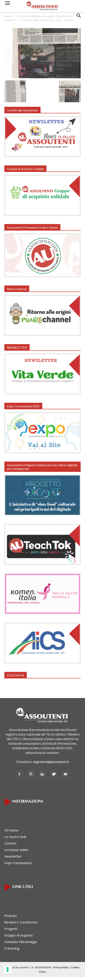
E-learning (11, 948)
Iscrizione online (16, 850)
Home (8, 16)
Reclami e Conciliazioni (20, 922)
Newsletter (13, 856)
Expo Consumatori (18, 863)
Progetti (10, 928)
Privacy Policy (61, 967)
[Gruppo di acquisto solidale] (42, 214)
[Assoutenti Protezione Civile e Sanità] (42, 276)
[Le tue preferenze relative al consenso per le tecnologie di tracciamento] (7, 969)
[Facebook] (19, 774)
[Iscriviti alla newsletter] (42, 156)
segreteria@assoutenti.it (51, 762)
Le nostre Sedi (15, 836)
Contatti (10, 843)
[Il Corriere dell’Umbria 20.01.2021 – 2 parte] (42, 77)
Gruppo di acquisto (18, 935)
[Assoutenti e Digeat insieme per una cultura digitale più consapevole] (42, 514)
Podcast (10, 915)
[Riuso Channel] (42, 334)
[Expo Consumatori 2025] (42, 452)
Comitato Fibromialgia (20, 942)
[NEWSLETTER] (42, 393)
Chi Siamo (11, 830)
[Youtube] (65, 774)
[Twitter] (54, 774)
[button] (79, 19)
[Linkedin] (42, 774)
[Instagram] (31, 774)
